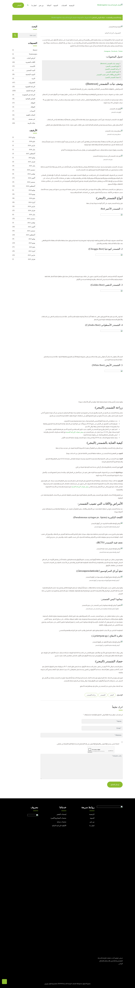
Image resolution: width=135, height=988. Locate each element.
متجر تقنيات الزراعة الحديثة (74, 432)
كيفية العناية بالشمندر (112, 72)
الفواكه (33, 103)
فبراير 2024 (31, 210)
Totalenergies (33, 54)
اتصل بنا (34, 5)
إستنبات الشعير (61, 814)
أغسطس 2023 (30, 235)
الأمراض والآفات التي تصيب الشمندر (108, 74)
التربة (33, 78)
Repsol (35, 50)
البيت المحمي (30, 70)
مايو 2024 (32, 198)
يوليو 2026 (32, 137)
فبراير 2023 (31, 259)
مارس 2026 (31, 145)
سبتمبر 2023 (31, 231)
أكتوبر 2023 (31, 227)
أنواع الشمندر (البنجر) (112, 66)
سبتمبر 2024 (31, 182)
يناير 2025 (32, 166)
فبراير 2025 (31, 162)
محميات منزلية (61, 822)
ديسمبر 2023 (31, 218)
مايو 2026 (32, 141)
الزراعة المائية (109, 33)
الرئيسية (71, 5)
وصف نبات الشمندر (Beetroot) (109, 63)
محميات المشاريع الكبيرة (58, 818)
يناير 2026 (32, 149)
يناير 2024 (32, 214)
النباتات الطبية (30, 115)
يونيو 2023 (32, 243)
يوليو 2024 (32, 190)
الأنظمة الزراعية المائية (59, 825)
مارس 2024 (31, 206)
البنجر (112, 695)
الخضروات (117, 33)
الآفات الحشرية (30, 62)
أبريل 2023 (31, 251)
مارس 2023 (31, 255)
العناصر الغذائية (30, 99)
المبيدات (32, 111)
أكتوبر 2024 (31, 178)
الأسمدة (32, 66)
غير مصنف (31, 119)
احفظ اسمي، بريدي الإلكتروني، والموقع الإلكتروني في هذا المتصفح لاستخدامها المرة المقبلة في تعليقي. (88, 744)
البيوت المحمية (30, 74)
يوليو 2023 (32, 239)
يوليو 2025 (32, 157)
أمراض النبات (31, 58)
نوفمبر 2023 (31, 222)
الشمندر (102, 695)
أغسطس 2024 (30, 186)
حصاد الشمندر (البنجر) (112, 77)
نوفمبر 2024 (31, 174)
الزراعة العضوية (30, 86)
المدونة (55, 5)
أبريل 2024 (31, 202)
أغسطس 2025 (30, 153)
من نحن (41, 5)
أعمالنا (49, 5)
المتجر (19, 5)
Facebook (114, 51)
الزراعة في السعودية (28, 95)
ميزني (46, 983)
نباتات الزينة (31, 123)
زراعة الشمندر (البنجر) (112, 69)
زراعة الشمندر (91, 695)
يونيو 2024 (32, 194)
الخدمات (64, 5)
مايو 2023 (32, 247)
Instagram (107, 51)
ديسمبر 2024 (31, 170)
